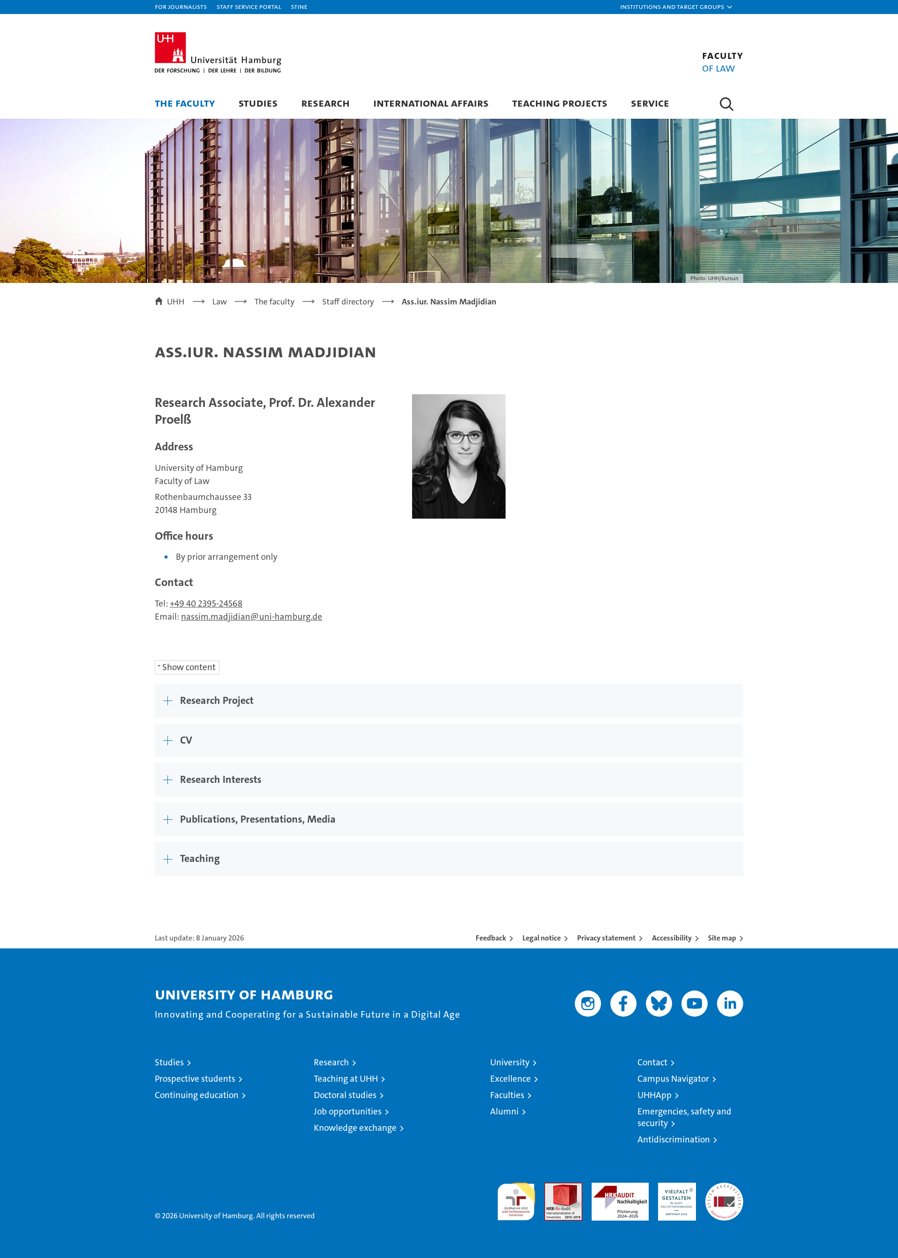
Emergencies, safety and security (684, 1117)
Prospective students (195, 1078)
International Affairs (431, 102)
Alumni (504, 1111)
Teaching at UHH (346, 1078)
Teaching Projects (560, 102)
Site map (722, 938)
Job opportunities (348, 1111)
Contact (652, 1062)
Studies (258, 102)
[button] (676, 7)
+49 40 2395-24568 (206, 603)
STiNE (299, 6)
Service (650, 102)
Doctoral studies (345, 1095)
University (509, 1062)
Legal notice (541, 938)
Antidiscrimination (673, 1139)
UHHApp (654, 1095)
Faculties (507, 1095)
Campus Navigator (673, 1078)
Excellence (510, 1078)
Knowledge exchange (355, 1128)
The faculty (185, 102)
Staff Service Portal (249, 6)
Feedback (491, 938)
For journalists (181, 6)
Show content (189, 667)
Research (325, 102)
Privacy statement (606, 938)
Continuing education (197, 1095)
